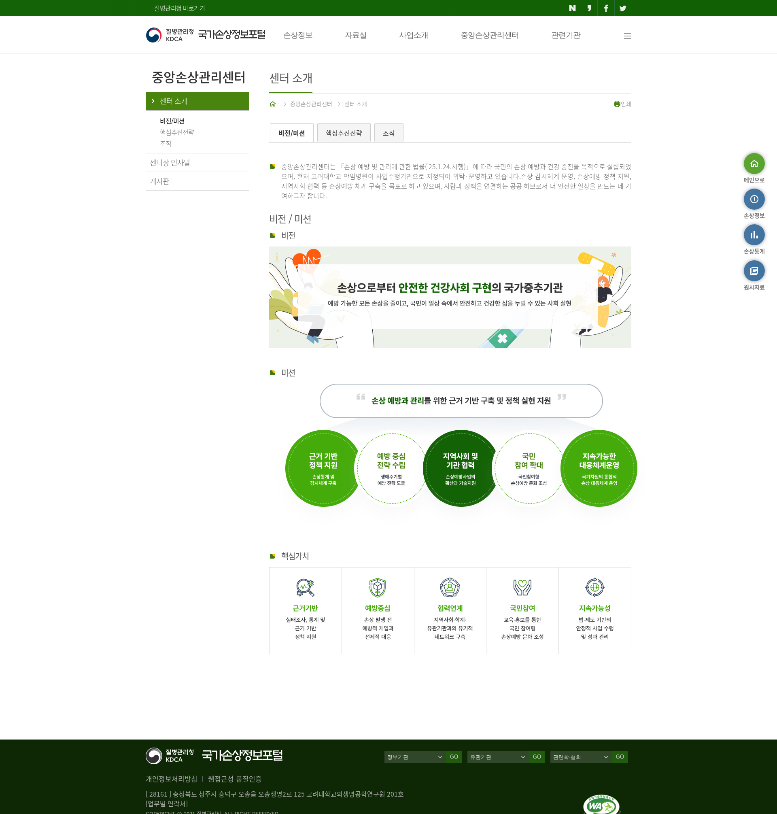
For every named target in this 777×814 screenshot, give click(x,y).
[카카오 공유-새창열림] (589, 8)
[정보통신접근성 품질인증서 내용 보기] (602, 799)
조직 (165, 143)
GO (454, 757)
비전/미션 (172, 120)
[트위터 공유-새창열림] (623, 8)
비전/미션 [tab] (291, 133)
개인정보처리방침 (171, 779)
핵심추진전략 (177, 132)
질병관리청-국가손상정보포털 (205, 34)
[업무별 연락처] (167, 803)
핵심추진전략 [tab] (344, 133)
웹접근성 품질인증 (235, 779)
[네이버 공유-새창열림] (572, 8)
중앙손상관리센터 (490, 35)
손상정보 (297, 35)
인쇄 (626, 104)
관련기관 (565, 35)
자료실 (356, 35)
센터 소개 (173, 101)
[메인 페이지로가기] (273, 104)
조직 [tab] (389, 133)
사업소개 (413, 35)
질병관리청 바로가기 (179, 8)
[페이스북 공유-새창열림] (606, 8)
